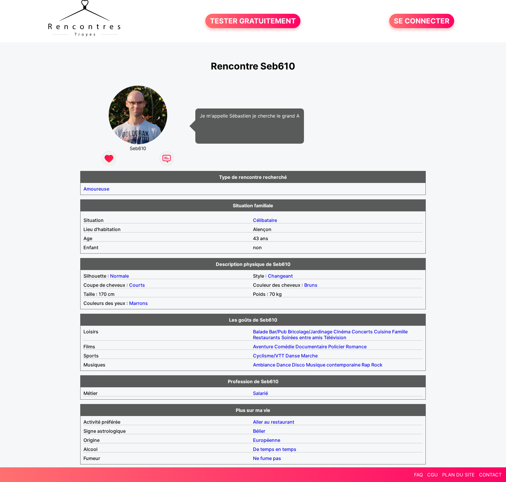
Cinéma (342, 332)
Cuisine (382, 332)
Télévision (335, 337)
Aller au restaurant (273, 422)
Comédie (284, 346)
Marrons (138, 303)
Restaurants (266, 337)
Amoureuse (96, 189)
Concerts (362, 332)
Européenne (266, 440)
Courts (137, 285)
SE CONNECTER (421, 21)
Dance (283, 365)
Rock (376, 365)
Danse (293, 356)
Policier (336, 346)
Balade (260, 332)
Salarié (260, 393)
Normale (119, 276)
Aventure (263, 346)
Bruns (310, 285)
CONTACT (490, 475)
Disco (298, 365)
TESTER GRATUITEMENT (253, 21)
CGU (432, 475)
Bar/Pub (278, 332)
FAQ (418, 475)
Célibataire (265, 220)
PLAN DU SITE (458, 475)
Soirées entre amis (302, 337)
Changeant (280, 276)
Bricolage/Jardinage (310, 332)
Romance (356, 346)
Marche (309, 356)
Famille (400, 332)
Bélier (259, 431)
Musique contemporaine (333, 365)
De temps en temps (274, 449)
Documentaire (311, 346)
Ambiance (264, 365)
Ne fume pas (267, 458)
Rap (366, 365)
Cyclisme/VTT (268, 356)
